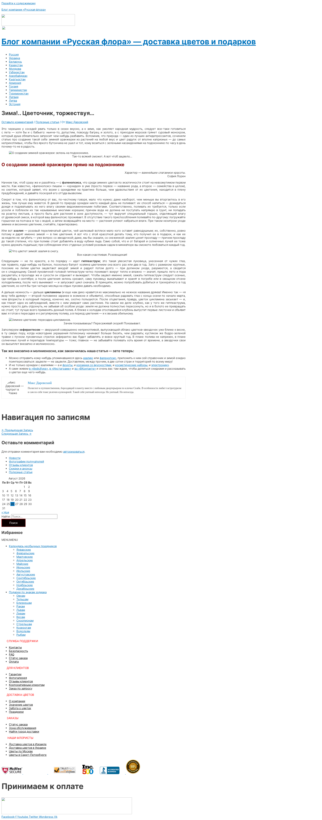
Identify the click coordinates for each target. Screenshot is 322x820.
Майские (22, 564)
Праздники (16, 712)
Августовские (25, 574)
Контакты (15, 647)
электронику (160, 365)
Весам (20, 617)
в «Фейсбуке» (38, 368)
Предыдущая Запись (17, 430)
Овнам (20, 596)
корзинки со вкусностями (93, 365)
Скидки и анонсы (20, 468)
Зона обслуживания (22, 728)
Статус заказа (18, 658)
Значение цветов (21, 704)
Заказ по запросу (20, 688)
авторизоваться (73, 451)
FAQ (11, 654)
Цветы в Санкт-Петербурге (28, 755)
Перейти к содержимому (18, 3)
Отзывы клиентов (21, 465)
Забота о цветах (20, 708)
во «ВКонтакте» (85, 368)
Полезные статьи (47, 122)
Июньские (23, 567)
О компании (17, 701)
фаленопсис (108, 358)
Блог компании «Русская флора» (23, 9)
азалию (88, 358)
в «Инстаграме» (60, 368)
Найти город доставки (24, 731)
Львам (20, 610)
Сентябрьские (26, 578)
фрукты (67, 365)
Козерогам (23, 627)
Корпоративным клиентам (27, 685)
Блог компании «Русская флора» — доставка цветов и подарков (128, 41)
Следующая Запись (16, 433)
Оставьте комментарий (17, 122)
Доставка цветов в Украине (27, 748)
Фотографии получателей (26, 461)
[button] (9, 540)
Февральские (25, 553)
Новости (14, 458)
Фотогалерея (18, 678)
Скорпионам (25, 620)
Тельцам (22, 599)
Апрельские (24, 560)
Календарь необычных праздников (33, 546)
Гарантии (15, 674)
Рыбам (21, 634)
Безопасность (18, 651)
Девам (20, 613)
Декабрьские (25, 588)
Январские (23, 549)
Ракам (20, 606)
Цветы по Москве (21, 751)
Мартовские (24, 557)
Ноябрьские (24, 585)
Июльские (23, 571)
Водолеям (23, 631)
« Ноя (5, 512)
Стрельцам (24, 624)
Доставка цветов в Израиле (28, 744)
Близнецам (24, 603)
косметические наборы (131, 365)
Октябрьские (25, 581)
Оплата (14, 661)
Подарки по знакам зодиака (28, 592)
